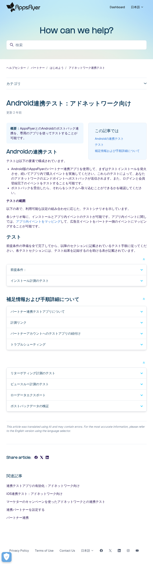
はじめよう (57, 67)
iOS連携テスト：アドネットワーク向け (34, 494)
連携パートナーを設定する (25, 510)
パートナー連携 (17, 518)
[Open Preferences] (7, 557)
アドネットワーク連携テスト (87, 67)
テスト (99, 144)
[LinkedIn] (47, 458)
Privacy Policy (19, 550)
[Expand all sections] (144, 259)
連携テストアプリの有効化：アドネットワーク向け (43, 486)
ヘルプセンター (16, 67)
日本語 (136, 7)
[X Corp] (41, 458)
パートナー (38, 67)
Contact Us (67, 550)
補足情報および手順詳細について (117, 151)
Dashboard (117, 7)
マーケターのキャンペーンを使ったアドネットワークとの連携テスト (55, 502)
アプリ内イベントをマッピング (38, 221)
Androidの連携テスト (109, 139)
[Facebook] (36, 458)
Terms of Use (44, 550)
